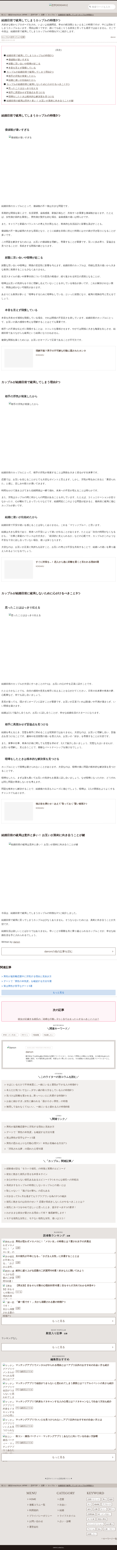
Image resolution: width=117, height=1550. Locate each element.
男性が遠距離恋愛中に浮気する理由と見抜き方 (28, 976)
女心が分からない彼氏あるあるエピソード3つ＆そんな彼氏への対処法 (42, 1179)
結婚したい (49, 1035)
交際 (96, 1509)
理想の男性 (102, 1519)
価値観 (36, 1035)
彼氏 (89, 1509)
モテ (89, 1504)
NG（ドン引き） (10, 1035)
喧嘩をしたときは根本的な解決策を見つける (31, 96)
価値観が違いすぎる (18, 59)
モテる (18, 1292)
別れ (99, 1529)
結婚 (61, 1510)
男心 (104, 1499)
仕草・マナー (109, 1529)
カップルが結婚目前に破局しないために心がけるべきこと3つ (38, 84)
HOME (32, 1499)
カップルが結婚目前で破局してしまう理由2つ (30, 71)
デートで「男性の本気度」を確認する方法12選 (28, 981)
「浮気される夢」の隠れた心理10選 (24, 1148)
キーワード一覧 (110, 1538)
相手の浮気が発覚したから (22, 76)
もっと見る (58, 992)
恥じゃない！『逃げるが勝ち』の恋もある (28, 1190)
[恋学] (58, 4)
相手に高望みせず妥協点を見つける (26, 92)
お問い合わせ (36, 1521)
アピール (91, 1529)
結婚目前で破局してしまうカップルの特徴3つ (30, 55)
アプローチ (106, 1504)
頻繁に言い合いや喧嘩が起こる (24, 63)
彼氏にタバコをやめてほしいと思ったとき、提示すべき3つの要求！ (41, 1207)
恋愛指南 (91, 1514)
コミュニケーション (95, 1524)
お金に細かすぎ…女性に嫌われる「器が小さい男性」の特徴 (37, 1101)
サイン (25, 1035)
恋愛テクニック (94, 1499)
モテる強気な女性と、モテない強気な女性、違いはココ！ (36, 1218)
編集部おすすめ (26, 1371)
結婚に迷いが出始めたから (22, 80)
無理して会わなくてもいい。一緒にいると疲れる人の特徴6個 (37, 1106)
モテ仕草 (91, 1519)
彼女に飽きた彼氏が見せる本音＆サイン (27, 1174)
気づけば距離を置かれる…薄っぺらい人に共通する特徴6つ (36, 1095)
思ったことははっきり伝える (23, 88)
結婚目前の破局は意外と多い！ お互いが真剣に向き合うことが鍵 (40, 100)
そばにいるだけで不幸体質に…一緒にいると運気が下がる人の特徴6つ (42, 1084)
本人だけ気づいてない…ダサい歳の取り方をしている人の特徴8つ (40, 1090)
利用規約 (33, 1510)
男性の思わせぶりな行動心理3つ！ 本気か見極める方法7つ (36, 1143)
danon (16, 941)
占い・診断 (65, 1521)
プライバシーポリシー (40, 1515)
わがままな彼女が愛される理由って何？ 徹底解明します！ (36, 1212)
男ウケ (111, 1509)
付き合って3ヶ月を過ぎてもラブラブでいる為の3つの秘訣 (36, 1196)
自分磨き (109, 1524)
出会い (62, 1504)
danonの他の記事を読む (58, 951)
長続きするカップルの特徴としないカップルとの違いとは (36, 1185)
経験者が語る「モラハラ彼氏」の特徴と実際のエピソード (36, 1168)
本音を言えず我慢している (22, 67)
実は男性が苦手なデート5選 (18, 986)
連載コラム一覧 (37, 1504)
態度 (111, 1499)
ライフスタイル (67, 1515)
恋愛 (18, 1248)
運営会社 (33, 1526)
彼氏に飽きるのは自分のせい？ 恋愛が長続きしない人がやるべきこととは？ (45, 1201)
